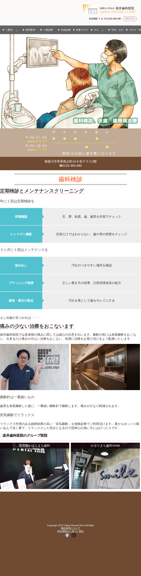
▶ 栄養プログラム (81, 34)
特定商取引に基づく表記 (70, 531)
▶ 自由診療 (64, 29)
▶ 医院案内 (29, 29)
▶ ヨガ (95, 29)
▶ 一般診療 (46, 29)
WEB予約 (130, 18)
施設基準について (70, 528)
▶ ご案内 (7, 29)
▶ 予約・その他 (117, 29)
